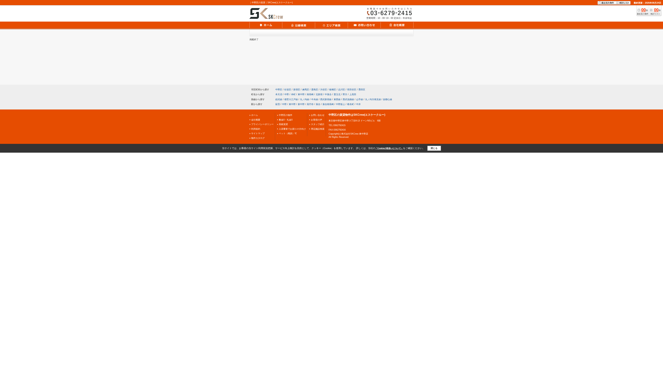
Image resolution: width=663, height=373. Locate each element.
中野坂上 (340, 104)
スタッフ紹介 (317, 124)
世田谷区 (351, 89)
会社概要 (255, 119)
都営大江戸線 (291, 99)
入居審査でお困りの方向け (292, 129)
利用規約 (255, 129)
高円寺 (310, 104)
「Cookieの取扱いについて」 (389, 148)
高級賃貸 (283, 124)
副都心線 (387, 99)
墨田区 (361, 89)
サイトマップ (258, 133)
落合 (318, 104)
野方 (345, 94)
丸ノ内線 (304, 99)
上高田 (352, 94)
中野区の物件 (285, 115)
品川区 (341, 89)
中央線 (314, 99)
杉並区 (287, 89)
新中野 (301, 104)
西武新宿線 (326, 99)
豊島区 (314, 89)
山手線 (359, 99)
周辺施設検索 (317, 129)
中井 (358, 104)
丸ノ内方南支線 (373, 99)
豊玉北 (337, 94)
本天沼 (278, 94)
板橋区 (332, 89)
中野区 (278, 89)
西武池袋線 (348, 99)
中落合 (328, 94)
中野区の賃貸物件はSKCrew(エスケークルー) (357, 114)
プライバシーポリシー (262, 124)
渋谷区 (323, 89)
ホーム (254, 115)
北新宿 (319, 94)
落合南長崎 (328, 104)
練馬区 (305, 89)
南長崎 (310, 94)
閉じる (434, 148)
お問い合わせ (317, 115)
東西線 (337, 99)
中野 (286, 94)
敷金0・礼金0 (285, 119)
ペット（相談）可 (288, 133)
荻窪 (277, 104)
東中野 (301, 94)
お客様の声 (316, 119)
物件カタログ (258, 138)
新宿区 (296, 89)
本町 (293, 94)
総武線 (278, 99)
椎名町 (350, 104)
